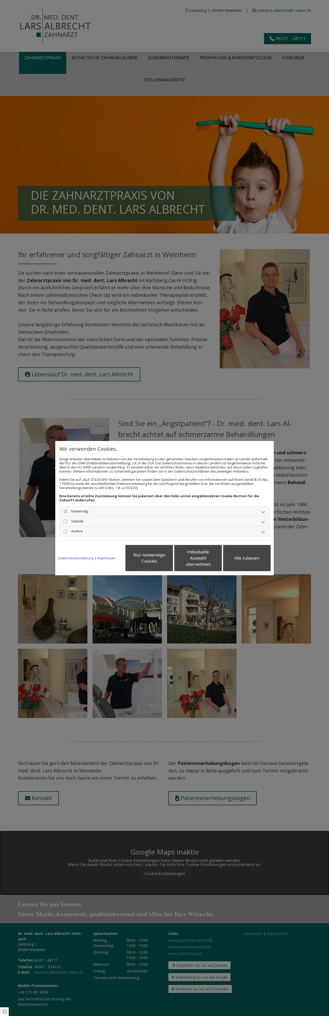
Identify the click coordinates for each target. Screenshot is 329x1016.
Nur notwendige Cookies (149, 558)
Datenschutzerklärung (75, 558)
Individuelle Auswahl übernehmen (198, 558)
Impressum (106, 558)
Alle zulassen (246, 558)
